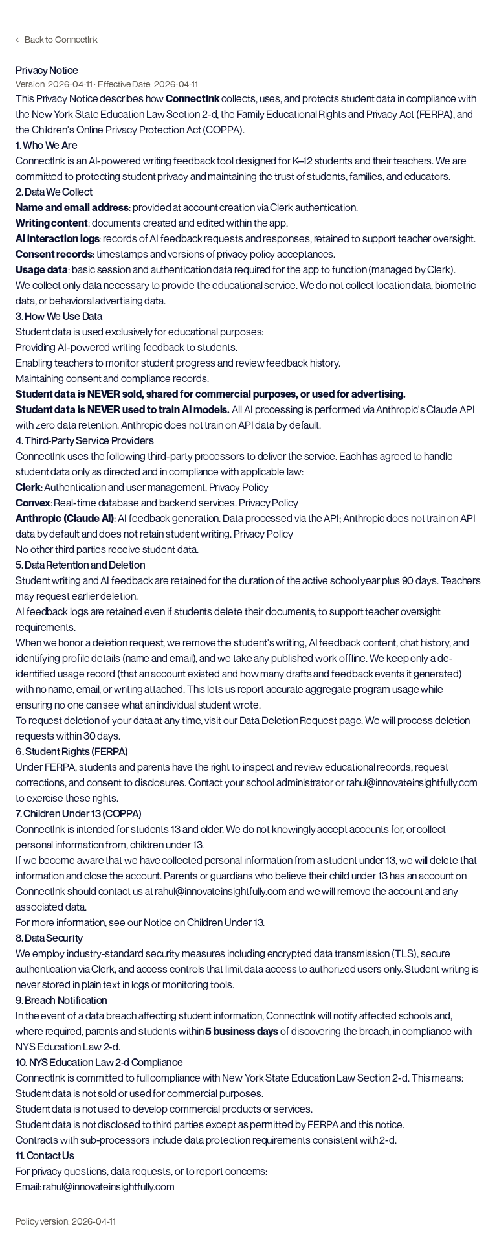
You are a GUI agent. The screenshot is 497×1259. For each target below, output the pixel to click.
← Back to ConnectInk (57, 39)
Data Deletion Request (288, 720)
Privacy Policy (239, 487)
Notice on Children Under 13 (203, 922)
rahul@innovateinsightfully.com (412, 782)
